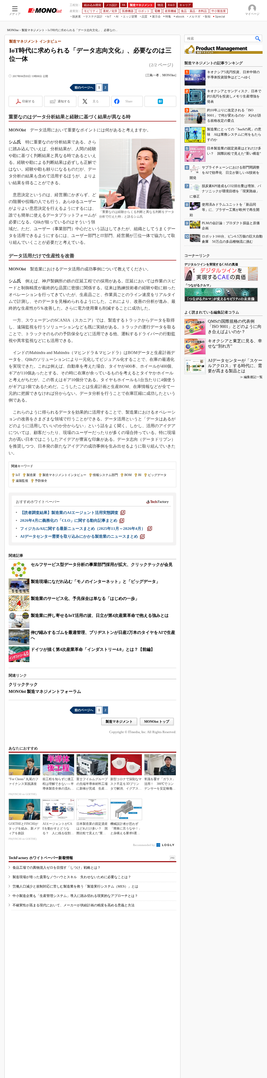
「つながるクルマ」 (198, 285)
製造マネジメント (33, 30)
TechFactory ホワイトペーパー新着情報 (41, 858)
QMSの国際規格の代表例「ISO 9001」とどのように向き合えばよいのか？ (235, 326)
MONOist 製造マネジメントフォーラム (45, 691)
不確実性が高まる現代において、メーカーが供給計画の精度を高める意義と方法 (74, 905)
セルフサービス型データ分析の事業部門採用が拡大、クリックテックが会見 (102, 564)
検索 (258, 38)
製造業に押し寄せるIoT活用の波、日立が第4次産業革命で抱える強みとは (100, 615)
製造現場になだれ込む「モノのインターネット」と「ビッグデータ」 (95, 581)
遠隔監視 (22, 481)
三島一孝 (153, 75)
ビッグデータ (157, 475)
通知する (64, 101)
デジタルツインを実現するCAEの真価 (211, 264)
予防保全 (41, 481)
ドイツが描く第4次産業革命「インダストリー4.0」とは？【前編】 (93, 649)
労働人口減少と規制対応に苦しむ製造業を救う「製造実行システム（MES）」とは (75, 886)
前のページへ (84, 87)
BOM (128, 475)
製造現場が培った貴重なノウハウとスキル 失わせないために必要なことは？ (72, 877)
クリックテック (23, 684)
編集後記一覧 (253, 377)
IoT (18, 475)
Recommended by (144, 845)
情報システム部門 (105, 475)
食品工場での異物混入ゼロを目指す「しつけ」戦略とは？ (57, 868)
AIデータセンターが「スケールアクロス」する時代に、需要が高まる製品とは (235, 365)
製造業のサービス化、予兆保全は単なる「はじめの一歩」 (85, 598)
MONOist (13, 30)
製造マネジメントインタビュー (64, 475)
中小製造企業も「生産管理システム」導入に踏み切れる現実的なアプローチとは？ (75, 896)
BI (139, 475)
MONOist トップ (156, 721)
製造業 (31, 475)
